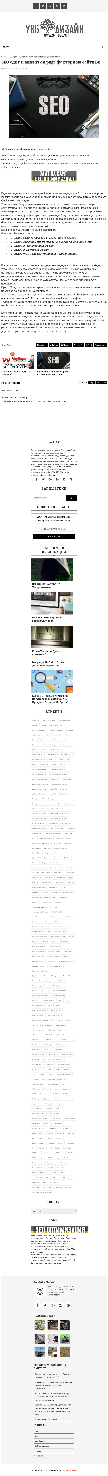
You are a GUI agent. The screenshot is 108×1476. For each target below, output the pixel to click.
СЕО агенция (60, 1025)
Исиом (51, 828)
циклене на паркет (38, 1113)
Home (3, 57)
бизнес (34, 740)
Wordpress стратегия (63, 1187)
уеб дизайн (65, 1089)
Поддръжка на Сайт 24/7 (45, 1419)
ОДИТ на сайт (57, 912)
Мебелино (71, 882)
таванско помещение (62, 1069)
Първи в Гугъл (68, 976)
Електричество (53, 799)
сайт (67, 1000)
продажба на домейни (66, 961)
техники (35, 1079)
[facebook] (36, 6)
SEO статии (68, 1158)
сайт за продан (37, 1015)
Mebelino (71, 1133)
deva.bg (46, 1123)
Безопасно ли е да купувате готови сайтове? (49, 619)
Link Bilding (61, 1133)
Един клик (64, 794)
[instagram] (57, 6)
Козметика (68, 843)
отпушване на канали (58, 936)
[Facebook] (37, 1305)
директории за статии (40, 784)
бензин (68, 735)
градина (51, 759)
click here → (53, 475)
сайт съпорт (57, 1020)
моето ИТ (35, 892)
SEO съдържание (49, 1163)
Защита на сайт (57, 809)
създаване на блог (63, 1064)
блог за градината (53, 745)
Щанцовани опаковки (39, 1118)
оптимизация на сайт (52, 922)
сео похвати (36, 1045)
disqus (92, 383)
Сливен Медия (57, 1049)
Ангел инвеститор (56, 725)
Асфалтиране (37, 735)
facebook (101, 383)
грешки (60, 759)
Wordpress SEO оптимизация (42, 1192)
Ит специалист (37, 833)
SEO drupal (60, 1167)
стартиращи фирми (66, 1054)
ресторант (36, 1000)
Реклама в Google (53, 986)
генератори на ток (38, 759)
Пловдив (35, 941)
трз (45, 1089)
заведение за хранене (40, 809)
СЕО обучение (37, 1040)
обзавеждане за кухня (40, 907)
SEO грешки (69, 1148)
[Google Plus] (52, 1305)
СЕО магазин (36, 1035)
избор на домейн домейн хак (60, 813)
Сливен (46, 1049)
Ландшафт (45, 863)
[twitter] (43, 6)
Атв (47, 735)
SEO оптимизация (54, 1158)
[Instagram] (60, 1305)
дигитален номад (57, 769)
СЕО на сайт (49, 1035)
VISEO (46, 1470)
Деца (61, 764)
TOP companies (37, 1177)
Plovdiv (60, 1143)
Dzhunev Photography (39, 1128)
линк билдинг (57, 863)
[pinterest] (64, 6)
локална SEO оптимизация (41, 872)
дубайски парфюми (39, 794)
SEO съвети (36, 1163)
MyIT (34, 1138)
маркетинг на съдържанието (42, 877)
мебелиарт (60, 882)
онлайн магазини (54, 917)
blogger (83, 383)
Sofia (54, 1172)
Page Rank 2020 (37, 1143)
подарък (45, 941)
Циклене (58, 1108)
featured (53, 1128)
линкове (53, 868)
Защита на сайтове (39, 813)
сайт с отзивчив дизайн (40, 1020)
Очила (71, 936)
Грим (68, 759)
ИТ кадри (71, 828)
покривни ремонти (54, 951)
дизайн (53, 779)
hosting (50, 1133)
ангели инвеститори (39, 730)
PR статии (41, 1148)
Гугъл (34, 764)
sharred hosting (37, 1172)
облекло (55, 907)
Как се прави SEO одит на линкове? (16, 373)
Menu (6, 47)
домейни (63, 789)
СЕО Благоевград (38, 1030)
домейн (54, 789)
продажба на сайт (38, 966)
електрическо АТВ (38, 799)
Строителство (58, 1059)
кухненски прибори (63, 858)
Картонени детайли (45, 838)
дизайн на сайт (65, 779)
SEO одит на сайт (38, 1158)
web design (54, 1182)
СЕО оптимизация (68, 1040)
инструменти (65, 823)
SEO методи (60, 1153)
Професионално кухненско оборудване (45, 976)
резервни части (37, 981)
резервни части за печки (55, 981)
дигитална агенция (39, 774)
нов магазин (46, 902)
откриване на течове (39, 936)
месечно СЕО (53, 887)
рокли (60, 1000)
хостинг (49, 1108)
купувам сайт (49, 853)
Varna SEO (71, 1470)
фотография (49, 1104)
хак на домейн (37, 1108)
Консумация (36, 848)
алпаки (43, 725)
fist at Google (64, 1128)
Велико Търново (37, 754)
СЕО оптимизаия (52, 1040)
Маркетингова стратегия (64, 877)
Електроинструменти (39, 804)
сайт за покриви (55, 1010)
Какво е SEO (68, 833)
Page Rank (58, 1138)
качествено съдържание (40, 843)
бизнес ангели (59, 740)
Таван (49, 1069)
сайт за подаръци (53, 1005)
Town (47, 1177)
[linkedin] (50, 6)
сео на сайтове (63, 1035)
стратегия (46, 1059)
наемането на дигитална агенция (44, 897)
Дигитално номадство (39, 779)
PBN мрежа (51, 1143)
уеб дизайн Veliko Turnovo (41, 1094)
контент (47, 848)
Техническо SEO (53, 1084)
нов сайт (58, 902)
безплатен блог (57, 735)
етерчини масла (56, 804)
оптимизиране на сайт (61, 927)
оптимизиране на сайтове (41, 931)
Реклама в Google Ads (39, 990)
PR (33, 1148)
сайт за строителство (54, 1015)
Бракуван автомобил (57, 750)
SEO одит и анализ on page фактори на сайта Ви (52, 373)
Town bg (55, 1177)
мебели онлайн (46, 882)
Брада (34, 750)
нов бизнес (63, 897)
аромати (70, 730)
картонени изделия (63, 838)
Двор (54, 764)
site (48, 1172)
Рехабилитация (48, 1000)
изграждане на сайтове (58, 818)
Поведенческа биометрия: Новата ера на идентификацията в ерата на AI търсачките (53, 1385)
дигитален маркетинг (39, 769)
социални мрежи (38, 1054)
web (44, 1182)
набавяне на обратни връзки (62, 892)
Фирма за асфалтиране (64, 1099)
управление (48, 1099)
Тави (34, 1074)
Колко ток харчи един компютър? (45, 652)
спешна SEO (52, 1054)
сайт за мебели (37, 1005)
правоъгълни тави (38, 956)
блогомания (67, 745)
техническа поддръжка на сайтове (53, 1079)
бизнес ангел (45, 740)
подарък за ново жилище (60, 941)
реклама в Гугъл (37, 986)
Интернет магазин (38, 828)
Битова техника (37, 745)
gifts (34, 1133)
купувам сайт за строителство (42, 858)
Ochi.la (41, 1138)
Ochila (50, 1138)
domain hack (57, 1123)
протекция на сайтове (40, 971)
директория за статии (59, 784)
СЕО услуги (36, 1049)
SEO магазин (48, 1153)
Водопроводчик (52, 754)
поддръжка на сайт (39, 946)
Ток (63, 1084)
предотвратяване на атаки (58, 956)
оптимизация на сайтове (41, 927)
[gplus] (50, 479)
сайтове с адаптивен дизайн (42, 1025)
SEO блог (58, 1148)
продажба (51, 961)
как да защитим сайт (53, 833)
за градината (70, 804)
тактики (42, 1074)
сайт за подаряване (39, 1010)
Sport (61, 1172)
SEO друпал (36, 1153)
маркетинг (70, 872)
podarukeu (70, 1143)
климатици (57, 843)
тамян (50, 1074)
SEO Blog (50, 1167)
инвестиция (53, 823)
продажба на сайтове (56, 966)
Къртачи (35, 863)
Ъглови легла (55, 1118)
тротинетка (54, 1089)
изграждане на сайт (39, 818)
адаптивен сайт (65, 720)
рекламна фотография (40, 995)
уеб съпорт (36, 1099)
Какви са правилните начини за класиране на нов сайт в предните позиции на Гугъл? (50, 699)
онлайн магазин (38, 917)
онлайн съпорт (69, 917)
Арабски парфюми (56, 730)
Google (41, 1133)
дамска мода (44, 764)
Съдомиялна (36, 1064)
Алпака (34, 725)
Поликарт (67, 951)
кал (33, 838)
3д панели (36, 720)
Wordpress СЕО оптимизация (42, 1187)
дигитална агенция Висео (58, 774)
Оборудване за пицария (40, 912)
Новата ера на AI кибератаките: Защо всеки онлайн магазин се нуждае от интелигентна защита (51, 1396)
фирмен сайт (36, 1104)
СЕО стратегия (61, 1045)
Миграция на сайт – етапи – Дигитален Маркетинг (49, 664)
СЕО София (49, 1045)
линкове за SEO (65, 868)
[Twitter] (45, 1305)
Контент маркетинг (60, 848)
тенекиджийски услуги (63, 1074)
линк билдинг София (39, 868)
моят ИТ (45, 892)
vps (70, 1177)
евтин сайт (53, 794)
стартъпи (35, 1059)
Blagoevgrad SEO (69, 1118)
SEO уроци (62, 1163)
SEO (50, 1148)
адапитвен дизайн (49, 720)
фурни (60, 1104)
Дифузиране (36, 789)
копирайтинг (36, 853)
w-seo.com (36, 1182)
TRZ (63, 1177)
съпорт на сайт (37, 1069)
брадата (43, 750)
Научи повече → (55, 1295)
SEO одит (71, 1153)
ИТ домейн (60, 828)
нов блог (35, 902)
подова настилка (55, 946)
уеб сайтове (67, 1094)
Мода (64, 887)
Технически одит (38, 1084)
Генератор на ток (67, 754)
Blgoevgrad (36, 1123)
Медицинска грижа (38, 887)
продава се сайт (38, 961)
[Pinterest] (68, 1305)
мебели (35, 882)
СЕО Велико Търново (55, 1030)
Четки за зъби (54, 1113)
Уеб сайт (56, 1094)
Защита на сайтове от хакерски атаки (46, 585)
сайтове (68, 1020)
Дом (46, 789)
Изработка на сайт (38, 823)
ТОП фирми (36, 1089)
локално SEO (58, 872)
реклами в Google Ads (58, 990)
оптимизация (36, 922)
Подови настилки (38, 951)
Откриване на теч (60, 931)
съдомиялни (49, 1064)
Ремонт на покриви (58, 995)
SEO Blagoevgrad (37, 1167)
